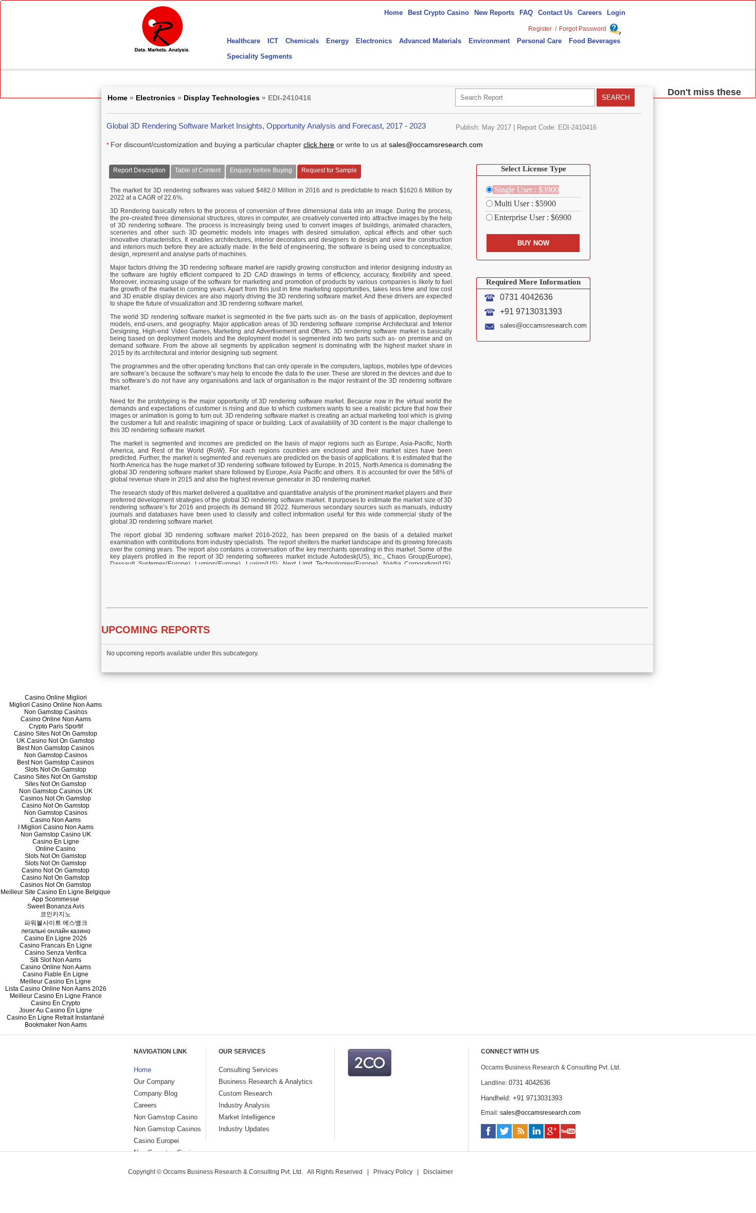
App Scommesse (55, 899)
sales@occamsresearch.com (436, 145)
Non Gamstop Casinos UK (56, 791)
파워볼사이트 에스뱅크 (55, 922)
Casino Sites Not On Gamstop (55, 733)
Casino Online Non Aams (56, 719)
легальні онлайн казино (56, 931)
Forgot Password (582, 28)
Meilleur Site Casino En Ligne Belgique (56, 892)
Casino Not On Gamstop (55, 805)
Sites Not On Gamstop (55, 784)
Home (117, 98)
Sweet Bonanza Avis (55, 906)
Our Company (154, 1081)
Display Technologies (222, 98)
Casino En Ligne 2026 (55, 938)
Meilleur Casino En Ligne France (56, 996)
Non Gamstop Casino (165, 1117)
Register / (542, 28)
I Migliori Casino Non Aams (56, 827)
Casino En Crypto (55, 1003)
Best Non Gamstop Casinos (55, 748)
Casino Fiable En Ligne (55, 974)
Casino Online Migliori (56, 697)
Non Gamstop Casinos (55, 712)
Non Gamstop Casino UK (56, 834)
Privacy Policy (392, 1171)
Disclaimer (438, 1171)
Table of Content (198, 170)
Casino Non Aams (55, 820)
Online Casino (55, 848)
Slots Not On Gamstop (55, 769)
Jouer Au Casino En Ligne (55, 1010)
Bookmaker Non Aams (56, 1024)
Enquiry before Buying (261, 170)
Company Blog (155, 1093)
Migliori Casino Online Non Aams (55, 704)
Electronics (155, 98)
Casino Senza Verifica (55, 952)
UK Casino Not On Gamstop (55, 740)
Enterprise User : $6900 (532, 217)
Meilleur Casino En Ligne (55, 981)
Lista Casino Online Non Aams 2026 (55, 988)
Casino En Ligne (55, 841)
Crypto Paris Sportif (56, 726)
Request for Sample (329, 170)
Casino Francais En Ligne (56, 945)
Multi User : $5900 (525, 203)
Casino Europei (156, 1141)
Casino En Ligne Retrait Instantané (55, 1017)
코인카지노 (55, 914)
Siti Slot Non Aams (55, 960)
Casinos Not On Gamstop (55, 798)
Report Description (139, 170)
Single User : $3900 (526, 189)
